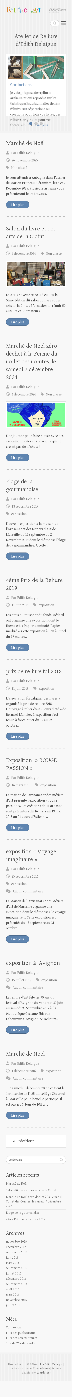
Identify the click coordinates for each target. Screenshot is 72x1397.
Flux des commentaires (21, 1354)
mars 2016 (13, 1311)
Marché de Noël (25, 159)
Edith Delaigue (28, 169)
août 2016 (12, 1306)
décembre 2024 (16, 1263)
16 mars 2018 (21, 801)
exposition (19, 530)
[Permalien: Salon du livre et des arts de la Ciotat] (36, 290)
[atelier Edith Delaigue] (36, 8)
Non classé (19, 184)
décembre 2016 (16, 1295)
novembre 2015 (16, 1316)
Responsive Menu (63, 23)
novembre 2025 (16, 1258)
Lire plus (41, 125)
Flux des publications (20, 1349)
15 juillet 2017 (21, 996)
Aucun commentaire (28, 907)
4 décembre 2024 (24, 270)
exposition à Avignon (33, 979)
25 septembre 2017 (25, 893)
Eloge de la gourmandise (23, 1229)
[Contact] (36, 58)
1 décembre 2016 (24, 1087)
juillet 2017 (14, 1290)
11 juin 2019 (20, 621)
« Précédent (23, 1157)
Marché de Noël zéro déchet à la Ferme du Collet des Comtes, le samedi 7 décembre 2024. (31, 378)
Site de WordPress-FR (21, 1360)
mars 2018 (13, 1279)
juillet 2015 (14, 1321)
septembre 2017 (17, 1284)
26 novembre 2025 (25, 176)
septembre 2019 (17, 1268)
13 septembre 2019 (25, 523)
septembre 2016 (17, 1300)
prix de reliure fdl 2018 (34, 687)
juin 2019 (12, 1274)
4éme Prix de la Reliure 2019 (25, 1236)
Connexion (13, 1344)
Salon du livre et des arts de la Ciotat (31, 1206)
